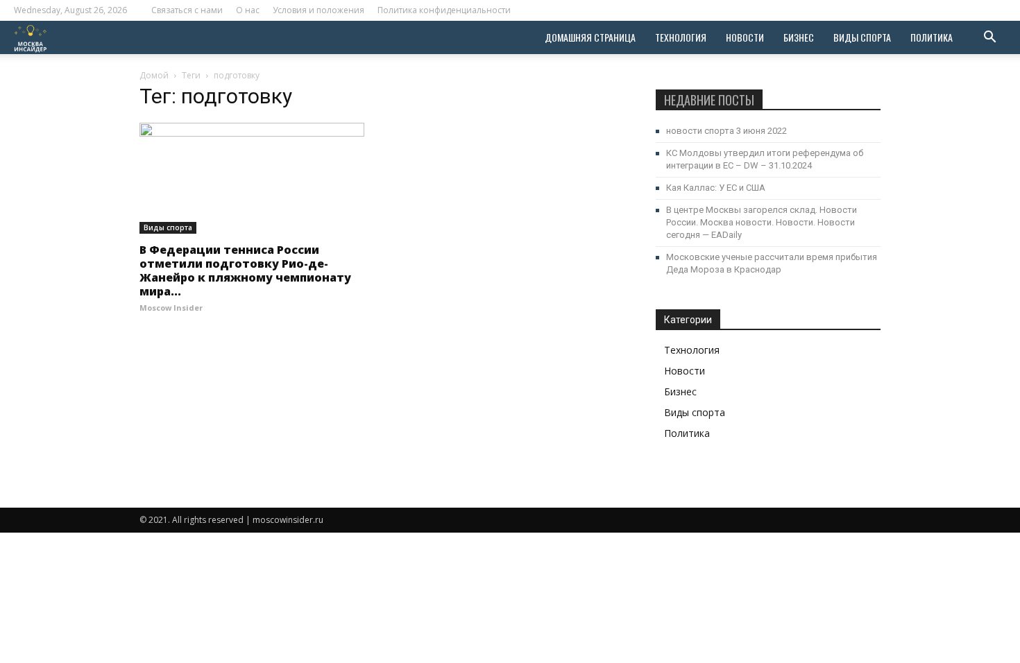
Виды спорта (862, 37)
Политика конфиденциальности (444, 10)
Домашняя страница (590, 37)
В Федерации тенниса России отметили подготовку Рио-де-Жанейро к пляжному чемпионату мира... (245, 270)
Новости (745, 37)
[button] (989, 38)
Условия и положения (318, 10)
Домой (154, 75)
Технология (680, 37)
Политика (931, 37)
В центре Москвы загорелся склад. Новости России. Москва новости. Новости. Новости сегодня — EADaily (761, 222)
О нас (248, 10)
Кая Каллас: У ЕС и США (715, 187)
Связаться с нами (187, 10)
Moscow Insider (171, 307)
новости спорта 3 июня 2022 (726, 131)
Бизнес (798, 37)
